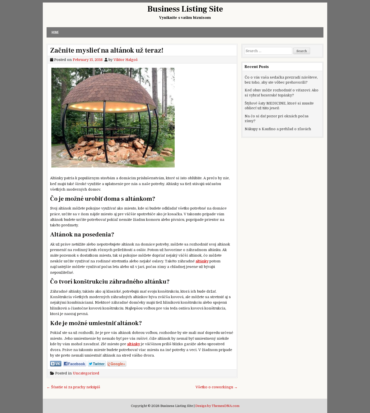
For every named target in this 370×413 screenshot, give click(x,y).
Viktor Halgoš (126, 60)
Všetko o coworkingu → (217, 387)
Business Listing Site (185, 9)
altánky (202, 261)
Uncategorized (86, 373)
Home (55, 32)
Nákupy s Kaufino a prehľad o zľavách (278, 129)
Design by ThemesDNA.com (217, 406)
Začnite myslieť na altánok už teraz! (106, 50)
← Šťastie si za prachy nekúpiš (73, 387)
